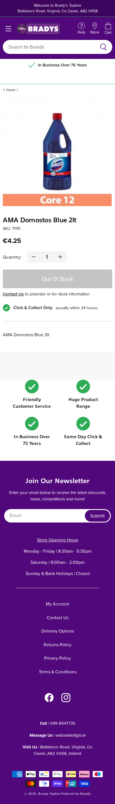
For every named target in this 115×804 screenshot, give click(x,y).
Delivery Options (57, 631)
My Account (57, 604)
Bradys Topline (49, 793)
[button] (108, 29)
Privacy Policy (57, 658)
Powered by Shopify (76, 793)
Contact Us (13, 294)
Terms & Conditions (57, 672)
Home (10, 89)
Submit (97, 515)
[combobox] (51, 47)
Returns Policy (57, 644)
